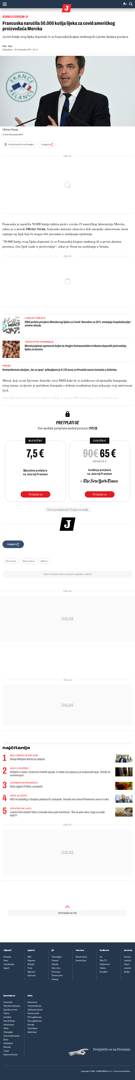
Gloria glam (8, 1032)
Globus (6, 1013)
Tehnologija (56, 957)
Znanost (55, 960)
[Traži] (130, 4)
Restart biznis (81, 957)
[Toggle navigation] (4, 4)
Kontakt (30, 1024)
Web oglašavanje (34, 1017)
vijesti (7, 950)
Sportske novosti (10, 1009)
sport (31, 950)
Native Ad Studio (10, 1054)
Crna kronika (8, 964)
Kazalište (104, 972)
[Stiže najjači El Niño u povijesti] (124, 786)
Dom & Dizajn (9, 1021)
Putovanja (56, 972)
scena (128, 950)
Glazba (103, 968)
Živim (5, 1039)
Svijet (5, 960)
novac (80, 950)
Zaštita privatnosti (35, 1009)
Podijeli (45, 144)
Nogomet (31, 960)
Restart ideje (81, 960)
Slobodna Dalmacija (11, 1006)
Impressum (32, 1002)
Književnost (105, 964)
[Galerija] (67, 91)
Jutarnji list (8, 1002)
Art (101, 957)
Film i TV (103, 960)
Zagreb (6, 968)
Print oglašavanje (34, 1021)
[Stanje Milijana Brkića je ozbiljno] (124, 759)
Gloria (5, 1028)
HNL (29, 957)
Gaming (55, 979)
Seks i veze (56, 968)
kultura (104, 950)
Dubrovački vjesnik (11, 1036)
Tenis (29, 968)
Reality (127, 972)
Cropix (6, 1051)
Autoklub (7, 1017)
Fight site (31, 972)
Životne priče (57, 975)
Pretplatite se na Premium (111, 1049)
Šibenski (7, 1047)
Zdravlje (55, 964)
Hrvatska (7, 957)
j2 (53, 950)
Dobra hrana (8, 1024)
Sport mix (31, 975)
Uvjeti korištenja (34, 1006)
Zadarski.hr (8, 1043)
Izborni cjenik (33, 1013)
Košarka (30, 964)
